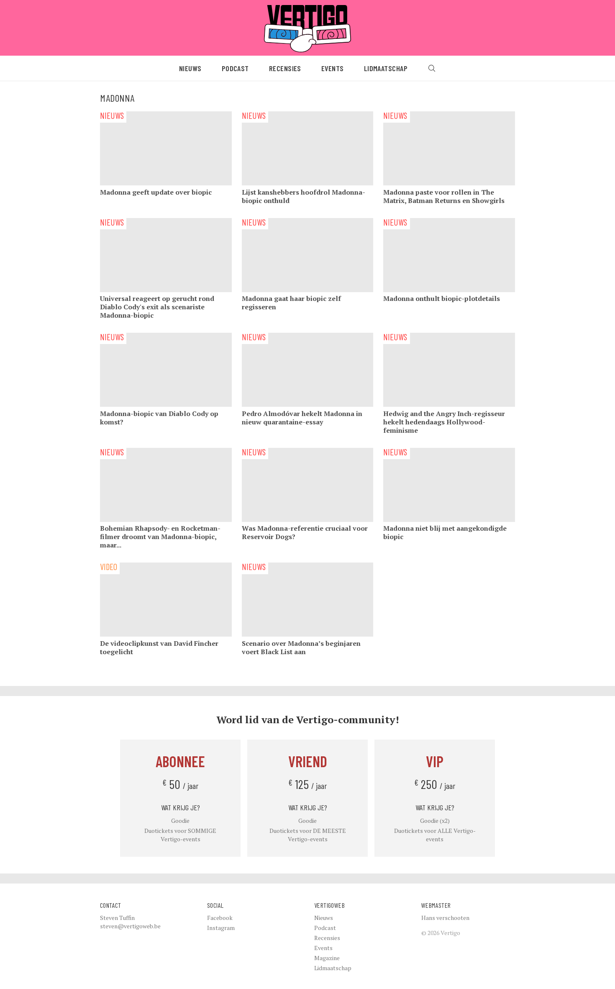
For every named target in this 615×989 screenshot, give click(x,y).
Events (332, 68)
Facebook (220, 918)
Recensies (285, 68)
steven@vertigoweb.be (130, 926)
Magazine (327, 958)
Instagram (221, 928)
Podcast (235, 68)
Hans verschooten (445, 918)
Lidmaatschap (385, 68)
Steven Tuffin (117, 918)
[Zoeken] (432, 68)
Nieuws (190, 68)
